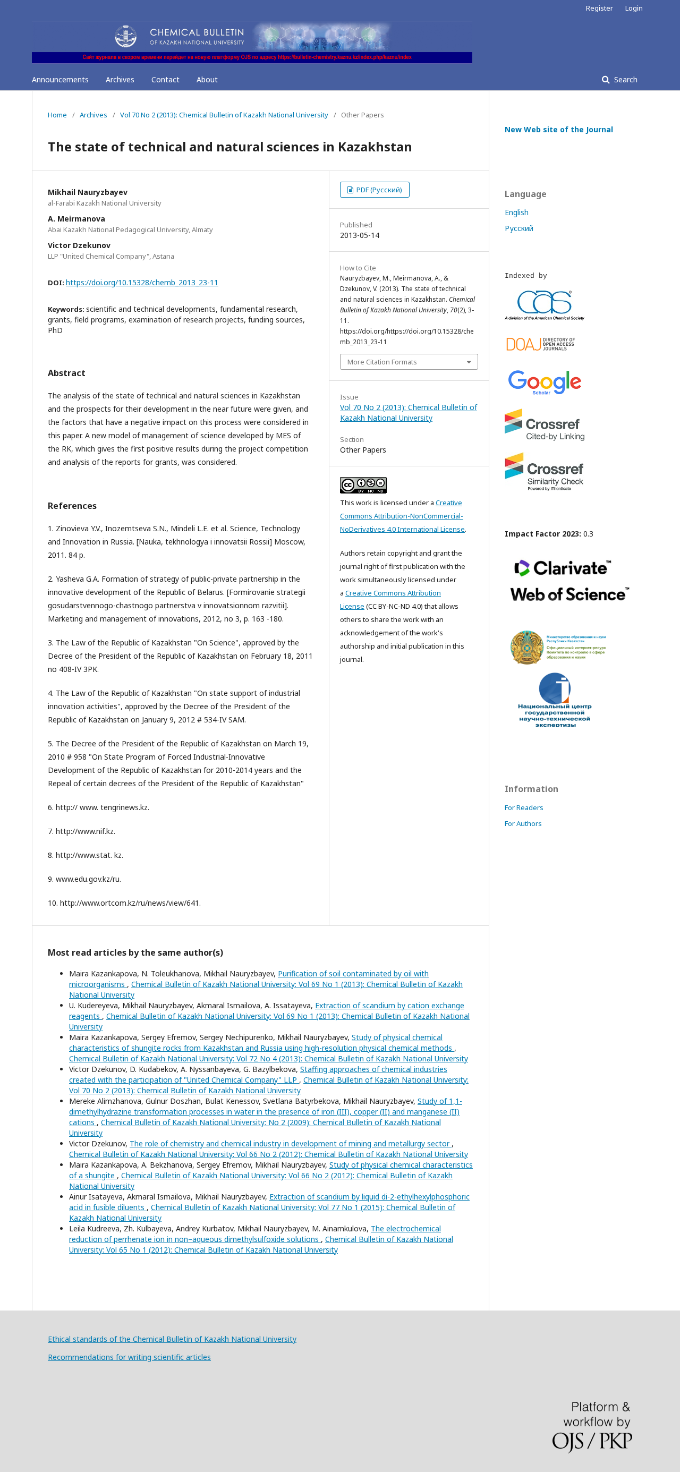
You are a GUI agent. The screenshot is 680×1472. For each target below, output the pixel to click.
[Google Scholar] (544, 394)
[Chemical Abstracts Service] (544, 317)
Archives (120, 79)
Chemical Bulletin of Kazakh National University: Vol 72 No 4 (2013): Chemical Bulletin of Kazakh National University (268, 1058)
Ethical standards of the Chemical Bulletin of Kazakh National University (172, 1339)
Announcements (60, 79)
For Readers (524, 807)
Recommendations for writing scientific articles (129, 1357)
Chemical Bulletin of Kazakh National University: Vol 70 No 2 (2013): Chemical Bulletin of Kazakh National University (269, 1085)
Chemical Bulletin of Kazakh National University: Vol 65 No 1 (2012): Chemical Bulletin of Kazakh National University (261, 1244)
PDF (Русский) (378, 189)
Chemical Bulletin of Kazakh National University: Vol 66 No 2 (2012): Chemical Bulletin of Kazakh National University (268, 1154)
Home (57, 115)
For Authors (523, 823)
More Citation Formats (382, 362)
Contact (165, 79)
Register (599, 8)
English (517, 212)
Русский (519, 228)
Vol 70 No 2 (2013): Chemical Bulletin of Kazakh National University (224, 115)
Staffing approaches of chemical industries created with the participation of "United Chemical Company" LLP (258, 1074)
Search (625, 79)
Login (634, 8)
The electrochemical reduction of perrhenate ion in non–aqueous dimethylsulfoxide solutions (255, 1233)
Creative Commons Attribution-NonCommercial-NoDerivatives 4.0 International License (402, 516)
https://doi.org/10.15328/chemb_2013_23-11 (142, 282)
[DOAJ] (544, 353)
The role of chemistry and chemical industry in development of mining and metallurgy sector (291, 1143)
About (207, 79)
